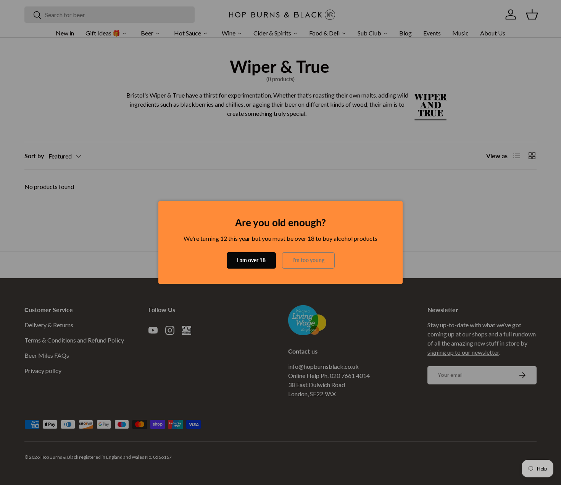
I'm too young (308, 260)
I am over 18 (251, 260)
